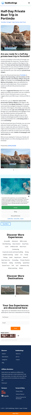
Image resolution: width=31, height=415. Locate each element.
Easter (16, 255)
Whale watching (12, 268)
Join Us (17, 356)
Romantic (4, 263)
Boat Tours (23, 22)
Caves (6, 246)
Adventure (15, 241)
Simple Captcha (5, 332)
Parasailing (15, 260)
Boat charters (16, 244)
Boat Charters (16, 22)
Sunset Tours (6, 265)
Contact (18, 359)
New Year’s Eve (5, 260)
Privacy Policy (16, 218)
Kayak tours (17, 257)
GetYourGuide (12, 145)
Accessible (7, 241)
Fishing (5, 257)
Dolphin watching (8, 255)
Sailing (11, 263)
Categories (4, 359)
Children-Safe (14, 246)
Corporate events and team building (12, 252)
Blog (3, 362)
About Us (18, 353)
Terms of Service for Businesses (21, 397)
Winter (21, 268)
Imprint (21, 218)
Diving (27, 252)
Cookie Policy (10, 218)
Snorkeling (18, 263)
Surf (17, 265)
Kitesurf (25, 257)
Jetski (10, 257)
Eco (21, 255)
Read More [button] (6, 224)
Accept (15, 207)
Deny (15, 211)
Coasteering (15, 249)
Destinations (5, 356)
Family (26, 255)
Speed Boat (26, 263)
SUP (13, 265)
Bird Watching (7, 244)
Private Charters (25, 260)
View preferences (15, 216)
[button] (28, 196)
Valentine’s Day (24, 265)
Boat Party (25, 244)
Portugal (8, 22)
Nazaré (19, 287)
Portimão (3, 22)
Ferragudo (6, 287)
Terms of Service (20, 394)
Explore (4, 353)
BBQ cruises (23, 241)
